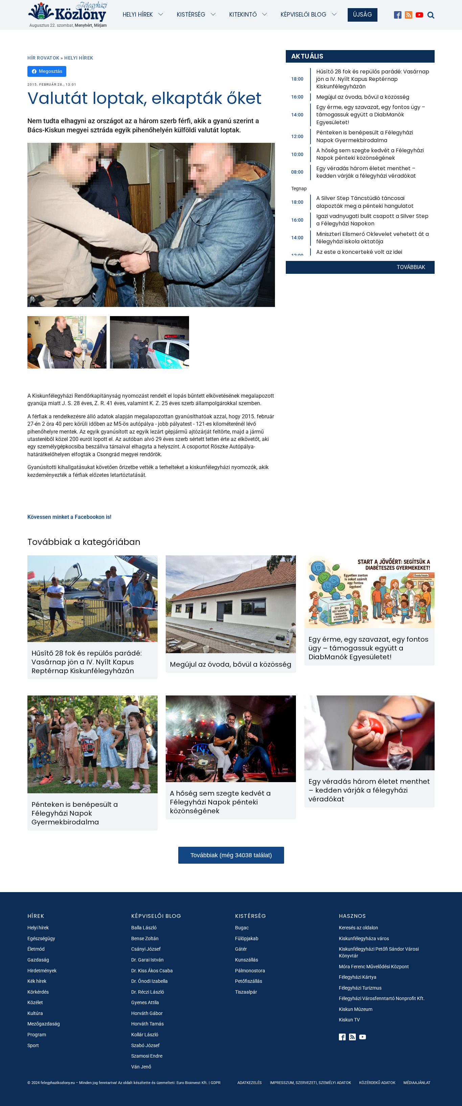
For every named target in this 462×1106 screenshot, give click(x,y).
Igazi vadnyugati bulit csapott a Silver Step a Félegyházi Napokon (372, 219)
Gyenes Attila (145, 1002)
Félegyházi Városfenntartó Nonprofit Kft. (382, 998)
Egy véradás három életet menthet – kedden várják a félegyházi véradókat (366, 172)
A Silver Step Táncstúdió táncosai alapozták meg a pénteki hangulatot (365, 201)
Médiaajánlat (417, 1083)
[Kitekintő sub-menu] (266, 14)
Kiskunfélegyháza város (364, 938)
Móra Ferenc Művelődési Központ (374, 966)
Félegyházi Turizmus (360, 988)
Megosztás (50, 71)
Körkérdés (38, 992)
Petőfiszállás (248, 981)
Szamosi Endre (146, 1056)
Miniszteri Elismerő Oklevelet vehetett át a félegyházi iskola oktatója (372, 237)
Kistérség (191, 14)
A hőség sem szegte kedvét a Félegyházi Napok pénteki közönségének (370, 154)
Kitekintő (243, 14)
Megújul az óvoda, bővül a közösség (362, 97)
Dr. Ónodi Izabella (149, 981)
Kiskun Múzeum (355, 1009)
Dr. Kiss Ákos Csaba (152, 970)
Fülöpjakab (246, 938)
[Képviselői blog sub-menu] (336, 14)
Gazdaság (38, 960)
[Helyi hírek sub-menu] (162, 14)
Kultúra (35, 1013)
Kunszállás (246, 960)
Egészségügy (41, 938)
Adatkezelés (249, 1083)
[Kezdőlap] (68, 11)
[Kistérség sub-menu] (214, 14)
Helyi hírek (138, 14)
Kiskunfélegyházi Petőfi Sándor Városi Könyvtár (379, 952)
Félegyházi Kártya (357, 977)
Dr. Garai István (147, 960)
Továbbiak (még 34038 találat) (231, 855)
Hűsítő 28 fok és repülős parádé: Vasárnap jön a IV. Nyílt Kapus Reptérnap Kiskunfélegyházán (372, 79)
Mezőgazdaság (43, 1023)
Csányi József (146, 949)
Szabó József (145, 1045)
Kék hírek (36, 981)
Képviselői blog (303, 14)
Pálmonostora (250, 970)
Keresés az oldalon (358, 927)
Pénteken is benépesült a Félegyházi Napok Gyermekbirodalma (364, 136)
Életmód (36, 949)
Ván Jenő (141, 1066)
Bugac (242, 927)
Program (36, 1034)
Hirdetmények (41, 970)
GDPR (216, 1083)
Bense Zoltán (145, 938)
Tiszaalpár (246, 992)
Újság (362, 14)
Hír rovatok (43, 58)
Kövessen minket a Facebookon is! (69, 517)
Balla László (144, 927)
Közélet (35, 1002)
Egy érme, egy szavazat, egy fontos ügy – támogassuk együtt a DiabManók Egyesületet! (370, 114)
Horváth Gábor (147, 1013)
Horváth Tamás (147, 1023)
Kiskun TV (349, 1019)
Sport (33, 1045)
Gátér (241, 949)
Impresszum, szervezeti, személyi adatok (310, 1083)
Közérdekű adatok (377, 1083)
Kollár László (144, 1034)
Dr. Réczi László (147, 992)
